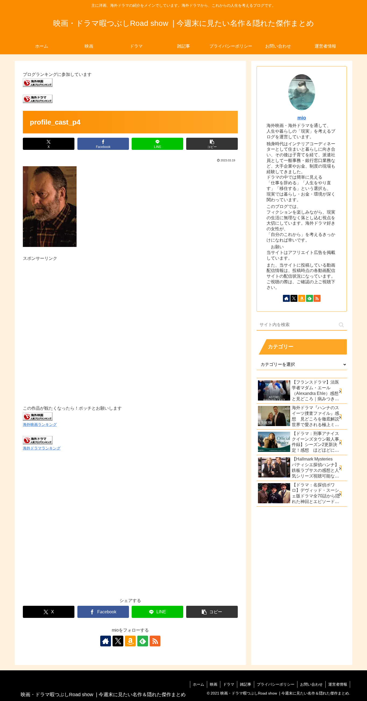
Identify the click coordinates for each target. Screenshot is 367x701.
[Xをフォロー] (118, 641)
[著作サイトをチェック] (105, 641)
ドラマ (228, 684)
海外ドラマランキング (41, 448)
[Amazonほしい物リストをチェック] (130, 641)
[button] (212, 144)
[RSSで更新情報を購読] (155, 641)
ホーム (198, 684)
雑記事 (245, 684)
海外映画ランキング (40, 424)
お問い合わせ (311, 684)
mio (301, 118)
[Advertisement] (130, 327)
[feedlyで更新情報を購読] (142, 641)
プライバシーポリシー (275, 684)
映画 (213, 684)
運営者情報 (337, 684)
